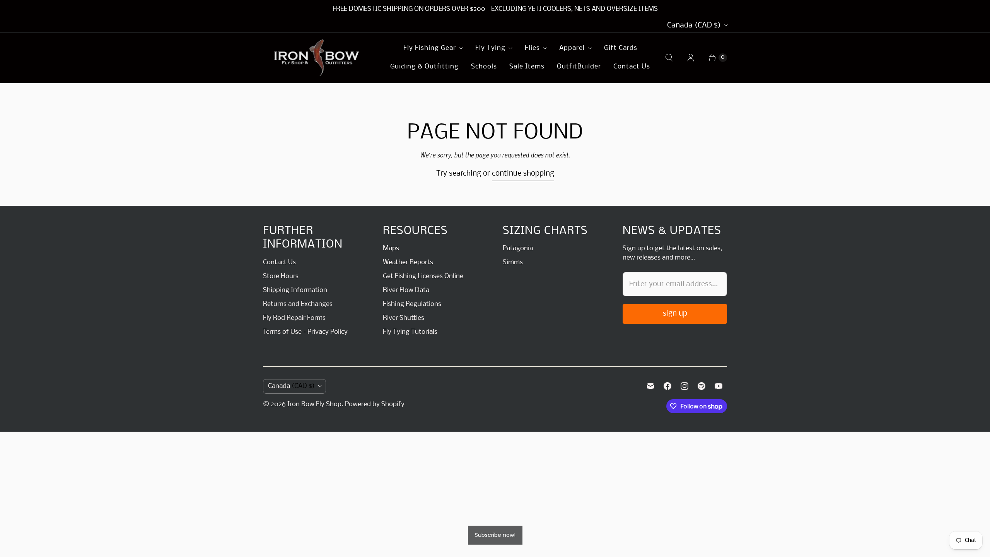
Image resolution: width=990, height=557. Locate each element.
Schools (484, 66)
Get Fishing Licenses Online (423, 276)
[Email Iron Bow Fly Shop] (650, 386)
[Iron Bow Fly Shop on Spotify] (701, 386)
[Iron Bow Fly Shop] (317, 57)
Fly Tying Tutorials (410, 332)
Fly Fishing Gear (429, 48)
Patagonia (518, 248)
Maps (391, 248)
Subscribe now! (495, 535)
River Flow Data (406, 290)
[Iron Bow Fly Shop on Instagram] (684, 386)
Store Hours (281, 276)
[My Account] (691, 57)
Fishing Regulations (412, 304)
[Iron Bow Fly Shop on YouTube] (718, 386)
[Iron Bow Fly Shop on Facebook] (667, 386)
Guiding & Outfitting (424, 66)
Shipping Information (295, 290)
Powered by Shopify (375, 404)
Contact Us (631, 66)
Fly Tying (490, 48)
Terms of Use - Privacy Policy (305, 332)
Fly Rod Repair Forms (294, 318)
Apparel (572, 48)
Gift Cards (620, 48)
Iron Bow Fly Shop (314, 404)
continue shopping (523, 174)
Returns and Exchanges (298, 304)
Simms (513, 262)
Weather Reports (408, 262)
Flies (532, 48)
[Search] (669, 57)
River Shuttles (403, 318)
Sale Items (526, 66)
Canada (694, 25)
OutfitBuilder (579, 66)
